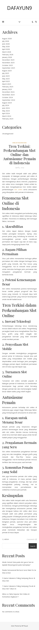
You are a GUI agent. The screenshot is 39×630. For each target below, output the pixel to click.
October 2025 (7, 65)
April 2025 (6, 81)
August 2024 (7, 103)
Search (32, 546)
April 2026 (6, 49)
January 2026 (7, 57)
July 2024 (5, 105)
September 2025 (8, 68)
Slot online (18, 189)
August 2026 (7, 38)
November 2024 (8, 95)
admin (6, 539)
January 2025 (7, 89)
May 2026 (6, 46)
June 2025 (6, 76)
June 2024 (6, 108)
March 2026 (6, 52)
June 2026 (6, 44)
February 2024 (7, 119)
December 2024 (8, 92)
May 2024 (6, 111)
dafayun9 (19, 7)
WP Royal (25, 626)
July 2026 (5, 41)
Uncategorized (7, 133)
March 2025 (6, 84)
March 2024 (6, 116)
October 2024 (7, 97)
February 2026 (7, 54)
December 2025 (8, 60)
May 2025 (6, 79)
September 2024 (8, 100)
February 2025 (7, 86)
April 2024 (6, 113)
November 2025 (8, 62)
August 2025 (7, 71)
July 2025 (5, 73)
